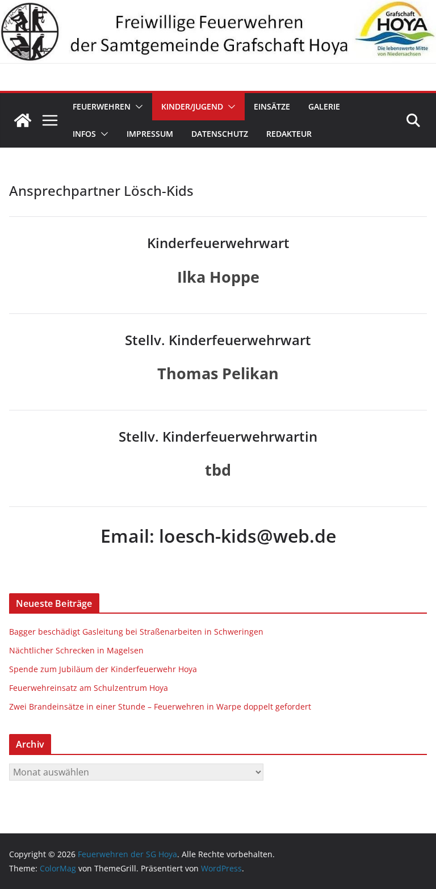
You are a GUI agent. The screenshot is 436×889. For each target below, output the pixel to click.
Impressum (150, 133)
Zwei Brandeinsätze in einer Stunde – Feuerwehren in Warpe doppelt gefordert (160, 706)
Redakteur (289, 133)
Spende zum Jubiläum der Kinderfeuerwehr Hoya (103, 669)
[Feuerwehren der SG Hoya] (218, 32)
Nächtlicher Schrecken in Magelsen (76, 650)
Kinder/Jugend (192, 106)
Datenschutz (219, 133)
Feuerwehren (102, 106)
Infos (84, 133)
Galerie (324, 106)
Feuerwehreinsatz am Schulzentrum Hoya (88, 687)
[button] (137, 107)
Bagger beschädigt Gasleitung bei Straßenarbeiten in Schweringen (137, 631)
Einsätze (272, 106)
